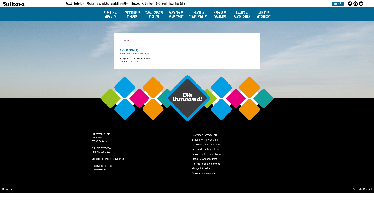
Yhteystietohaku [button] (201, 168)
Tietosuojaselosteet (102, 165)
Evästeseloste (99, 169)
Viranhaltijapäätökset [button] (120, 3)
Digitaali (367, 189)
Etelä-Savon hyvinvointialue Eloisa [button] (170, 3)
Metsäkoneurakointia (129, 53)
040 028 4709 (131, 61)
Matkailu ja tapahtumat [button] (220, 14)
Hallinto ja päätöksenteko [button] (242, 14)
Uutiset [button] (69, 3)
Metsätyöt (144, 53)
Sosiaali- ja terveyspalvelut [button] (198, 14)
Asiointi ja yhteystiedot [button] (263, 14)
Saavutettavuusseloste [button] (204, 173)
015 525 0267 (103, 151)
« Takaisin (124, 40)
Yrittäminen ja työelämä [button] (132, 14)
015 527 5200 (104, 148)
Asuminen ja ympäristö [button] (110, 14)
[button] (338, 4)
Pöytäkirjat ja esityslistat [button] (98, 3)
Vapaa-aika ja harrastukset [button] (176, 14)
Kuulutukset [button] (79, 3)
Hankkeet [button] (135, 3)
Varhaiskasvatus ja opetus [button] (154, 14)
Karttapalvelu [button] (147, 3)
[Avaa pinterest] (350, 3)
